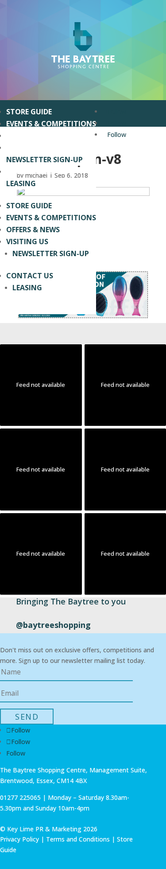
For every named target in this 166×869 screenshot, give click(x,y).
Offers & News (33, 135)
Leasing (21, 183)
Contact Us (29, 171)
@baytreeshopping (53, 625)
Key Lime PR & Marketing (45, 829)
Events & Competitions (51, 124)
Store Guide (29, 112)
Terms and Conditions (78, 839)
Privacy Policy (19, 839)
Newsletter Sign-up (44, 159)
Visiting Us (27, 147)
